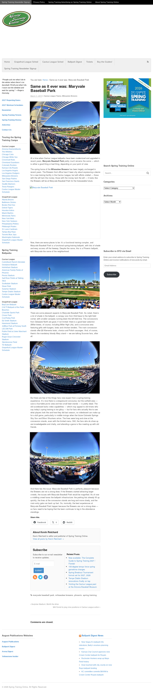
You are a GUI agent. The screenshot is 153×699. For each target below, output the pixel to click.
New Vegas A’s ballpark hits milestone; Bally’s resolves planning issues (93, 645)
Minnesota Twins (9, 216)
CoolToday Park (8, 318)
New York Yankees (9, 221)
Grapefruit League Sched (26, 62)
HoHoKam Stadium (10, 267)
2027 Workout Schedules (12, 105)
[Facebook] (46, 577)
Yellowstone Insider (10, 656)
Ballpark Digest (75, 62)
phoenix (78, 595)
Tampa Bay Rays (9, 232)
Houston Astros (8, 210)
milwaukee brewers (64, 595)
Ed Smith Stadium (9, 321)
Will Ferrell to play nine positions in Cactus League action (76, 607)
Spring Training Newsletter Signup (16, 2)
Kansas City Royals (10, 168)
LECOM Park (7, 329)
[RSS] (35, 577)
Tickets (89, 62)
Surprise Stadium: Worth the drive (45, 604)
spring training (90, 595)
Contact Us (7, 130)
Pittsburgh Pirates (9, 226)
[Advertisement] (99, 31)
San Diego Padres (9, 179)
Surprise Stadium (9, 289)
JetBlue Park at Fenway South (14, 326)
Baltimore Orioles (9, 202)
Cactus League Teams (52, 96)
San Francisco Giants (10, 181)
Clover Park (7, 315)
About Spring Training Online (107, 2)
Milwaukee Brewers (69, 96)
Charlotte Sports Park (10, 313)
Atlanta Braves (8, 200)
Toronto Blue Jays (9, 235)
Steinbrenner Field (9, 342)
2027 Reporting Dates (11, 100)
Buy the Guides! (104, 62)
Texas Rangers (8, 187)
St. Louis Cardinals (9, 229)
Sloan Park (6, 286)
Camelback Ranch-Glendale (13, 262)
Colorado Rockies (9, 165)
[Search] (148, 173)
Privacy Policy (39, 2)
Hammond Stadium (10, 323)
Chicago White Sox (9, 157)
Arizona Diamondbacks (11, 149)
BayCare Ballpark (9, 305)
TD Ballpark (7, 345)
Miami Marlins (7, 213)
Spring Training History (11, 120)
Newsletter (6, 110)
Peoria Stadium (8, 275)
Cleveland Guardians (10, 162)
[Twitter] (40, 577)
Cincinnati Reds (8, 160)
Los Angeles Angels (10, 171)
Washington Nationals (11, 237)
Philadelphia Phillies (10, 224)
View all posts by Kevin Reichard (48, 538)
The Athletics (7, 152)
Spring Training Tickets (11, 115)
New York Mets (8, 218)
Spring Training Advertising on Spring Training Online (70, 2)
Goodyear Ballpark (9, 265)
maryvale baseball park (43, 595)
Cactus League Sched (52, 62)
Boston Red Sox (8, 205)
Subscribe (111, 274)
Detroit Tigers (7, 208)
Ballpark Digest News (92, 635)
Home (7, 62)
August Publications (10, 642)
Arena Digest (7, 651)
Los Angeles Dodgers (10, 173)
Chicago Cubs (8, 154)
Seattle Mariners (8, 184)
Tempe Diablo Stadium (11, 292)
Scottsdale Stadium (10, 283)
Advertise (6, 125)
